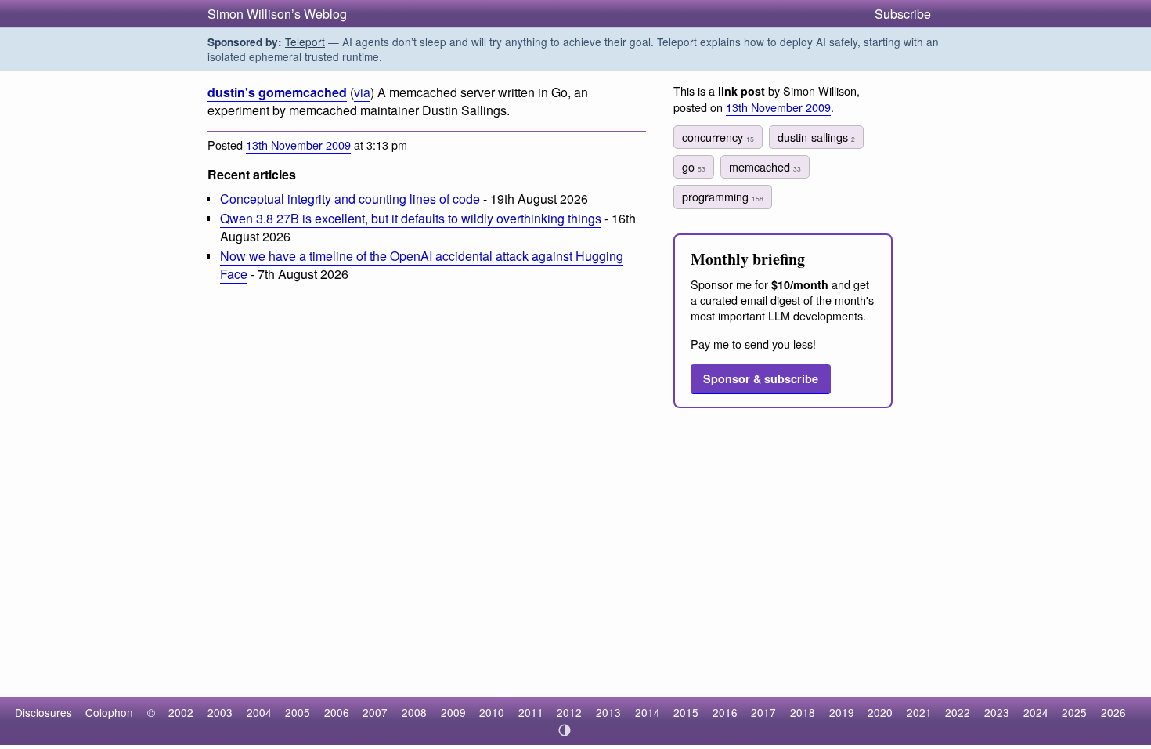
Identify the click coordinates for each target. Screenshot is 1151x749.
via (362, 92)
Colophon (109, 712)
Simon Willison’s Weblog (277, 14)
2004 (259, 712)
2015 (685, 712)
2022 (957, 712)
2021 (919, 712)
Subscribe (903, 14)
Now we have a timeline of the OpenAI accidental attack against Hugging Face (421, 265)
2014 (647, 712)
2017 (763, 712)
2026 (1113, 712)
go (693, 166)
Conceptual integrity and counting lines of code (350, 199)
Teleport (305, 41)
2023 (996, 712)
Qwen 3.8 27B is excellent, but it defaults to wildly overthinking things (410, 218)
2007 (375, 712)
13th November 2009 (298, 144)
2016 (725, 712)
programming (722, 196)
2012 (569, 712)
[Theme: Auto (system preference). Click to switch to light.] (565, 730)
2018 (802, 712)
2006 (336, 712)
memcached (765, 166)
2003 (220, 712)
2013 (608, 712)
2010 (491, 712)
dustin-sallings (816, 136)
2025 (1074, 712)
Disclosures (43, 712)
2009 (453, 712)
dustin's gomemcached (277, 92)
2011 (530, 712)
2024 (1035, 712)
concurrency (718, 136)
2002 (180, 712)
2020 (880, 712)
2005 (297, 712)
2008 (414, 712)
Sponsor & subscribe (760, 378)
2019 (841, 712)
